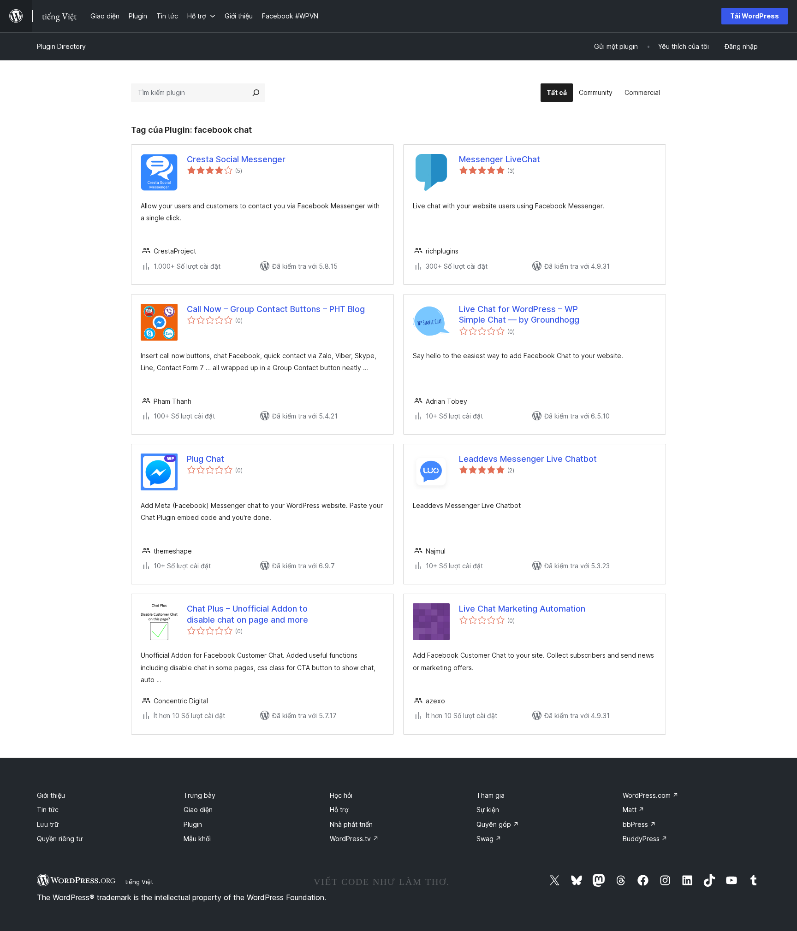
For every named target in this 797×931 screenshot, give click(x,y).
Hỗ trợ (339, 809)
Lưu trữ (48, 824)
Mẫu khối (197, 839)
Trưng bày (199, 795)
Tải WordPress (754, 16)
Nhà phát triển (351, 824)
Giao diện (198, 809)
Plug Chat (205, 459)
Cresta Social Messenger (236, 159)
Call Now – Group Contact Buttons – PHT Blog (276, 309)
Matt (633, 809)
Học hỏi (341, 795)
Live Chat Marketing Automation (522, 608)
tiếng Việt (139, 881)
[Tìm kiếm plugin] (256, 92)
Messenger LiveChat (499, 159)
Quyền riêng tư (60, 839)
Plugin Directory (61, 46)
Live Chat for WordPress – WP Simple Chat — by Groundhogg (519, 314)
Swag (488, 839)
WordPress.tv (354, 839)
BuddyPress (645, 839)
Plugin (193, 824)
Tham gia (490, 795)
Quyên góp (497, 824)
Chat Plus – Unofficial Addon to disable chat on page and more (247, 614)
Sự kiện (487, 809)
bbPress (639, 824)
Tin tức (48, 809)
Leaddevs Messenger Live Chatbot (528, 459)
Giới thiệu (51, 795)
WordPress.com (650, 795)
